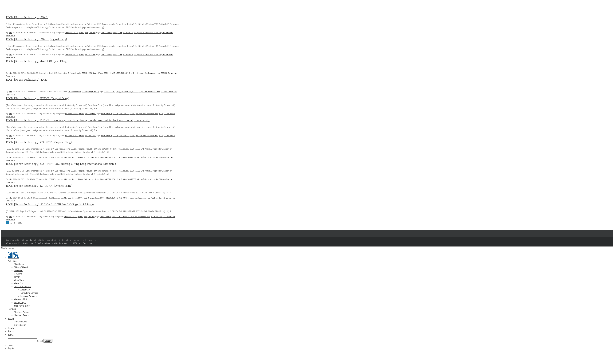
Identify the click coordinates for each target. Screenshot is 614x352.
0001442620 (106, 32)
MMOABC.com (76, 243)
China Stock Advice (22, 286)
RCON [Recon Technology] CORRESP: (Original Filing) (39, 142)
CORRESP (132, 157)
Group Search (20, 325)
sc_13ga (160, 198)
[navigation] (307, 301)
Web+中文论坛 (20, 299)
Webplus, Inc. (27, 240)
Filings (10, 334)
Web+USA (18, 283)
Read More (10, 35)
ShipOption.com (26, 243)
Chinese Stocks (71, 32)
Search (40, 341)
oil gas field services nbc (145, 32)
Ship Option (19, 264)
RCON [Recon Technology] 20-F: (27, 17)
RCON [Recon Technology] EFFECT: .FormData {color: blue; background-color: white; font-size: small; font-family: (78, 120)
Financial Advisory (28, 296)
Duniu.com (87, 243)
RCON (81, 32)
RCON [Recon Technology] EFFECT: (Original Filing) (37, 98)
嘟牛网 (17, 277)
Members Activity (21, 312)
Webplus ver (90, 32)
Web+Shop (19, 280)
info (10, 32)
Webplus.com (12, 243)
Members (12, 309)
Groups (11, 318)
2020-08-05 (122, 198)
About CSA (25, 289)
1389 (115, 32)
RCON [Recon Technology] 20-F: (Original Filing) (36, 39)
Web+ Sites (12, 261)
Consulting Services (29, 293)
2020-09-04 (126, 73)
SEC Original (90, 54)
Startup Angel (20, 302)
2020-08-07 (122, 157)
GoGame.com (62, 243)
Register (11, 348)
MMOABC (18, 270)
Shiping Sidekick (21, 267)
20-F (120, 32)
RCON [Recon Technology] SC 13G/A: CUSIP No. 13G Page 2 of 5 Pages (50, 204)
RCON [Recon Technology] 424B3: (27, 79)
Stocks (11, 331)
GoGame (18, 273)
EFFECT (132, 113)
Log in (10, 345)
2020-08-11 (123, 113)
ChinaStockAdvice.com (45, 243)
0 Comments (167, 32)
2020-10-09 (128, 32)
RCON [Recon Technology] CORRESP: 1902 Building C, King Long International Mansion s (61, 164)
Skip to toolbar (8, 248)
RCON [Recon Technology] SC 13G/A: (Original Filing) (39, 186)
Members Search (21, 315)
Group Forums (20, 321)
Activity (11, 328)
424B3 (135, 73)
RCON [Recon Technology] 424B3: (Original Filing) (36, 61)
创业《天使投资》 (22, 305)
